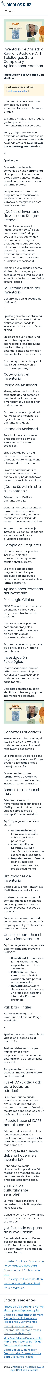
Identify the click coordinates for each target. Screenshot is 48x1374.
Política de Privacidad (24, 1366)
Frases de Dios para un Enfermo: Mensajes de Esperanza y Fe (24, 1308)
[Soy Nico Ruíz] (16, 3)
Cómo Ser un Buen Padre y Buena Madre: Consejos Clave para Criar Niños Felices (22, 1353)
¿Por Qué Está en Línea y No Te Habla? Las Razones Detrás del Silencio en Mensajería (23, 1341)
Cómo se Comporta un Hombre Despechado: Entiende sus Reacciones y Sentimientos (23, 1318)
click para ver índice (17, 91)
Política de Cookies (27, 1370)
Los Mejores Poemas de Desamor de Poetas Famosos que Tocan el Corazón (22, 1330)
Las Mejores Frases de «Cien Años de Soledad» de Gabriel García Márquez (23, 1283)
